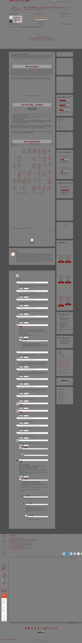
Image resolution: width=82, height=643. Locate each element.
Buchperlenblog (60, 357)
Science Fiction (61, 126)
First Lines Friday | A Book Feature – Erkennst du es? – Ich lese (29, 425)
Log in (47, 272)
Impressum (9, 639)
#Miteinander (15, 228)
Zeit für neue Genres (61, 372)
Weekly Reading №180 (13, 538)
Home (26, 7)
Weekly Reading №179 (13, 546)
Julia (20, 325)
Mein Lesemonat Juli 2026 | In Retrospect (16, 545)
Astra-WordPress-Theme (48, 641)
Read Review (61, 261)
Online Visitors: (60, 391)
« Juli (2, 561)
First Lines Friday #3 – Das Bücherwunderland (26, 299)
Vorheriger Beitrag (13, 267)
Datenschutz (4, 639)
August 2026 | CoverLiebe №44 (14, 541)
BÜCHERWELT (35, 7)
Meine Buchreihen (47, 7)
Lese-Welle (60, 365)
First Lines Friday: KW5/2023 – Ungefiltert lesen (26, 359)
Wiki (42, 7)
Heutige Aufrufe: (60, 393)
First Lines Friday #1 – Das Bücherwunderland (26, 316)
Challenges (63, 7)
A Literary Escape (60, 354)
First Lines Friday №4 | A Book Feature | (25, 418)
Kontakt (35, 9)
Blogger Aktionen (28, 9)
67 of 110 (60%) (4, 585)
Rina (26, 448)
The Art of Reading (16, 26)
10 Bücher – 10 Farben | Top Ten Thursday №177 (17, 544)
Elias (20, 410)
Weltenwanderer (60, 369)
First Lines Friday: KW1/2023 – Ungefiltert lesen (26, 386)
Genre (59, 123)
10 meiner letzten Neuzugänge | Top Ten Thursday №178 (19, 540)
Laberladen (59, 362)
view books (5, 586)
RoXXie (23, 339)
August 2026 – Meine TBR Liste (14, 549)
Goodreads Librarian (40, 261)
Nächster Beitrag (51, 267)
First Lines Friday (27, 228)
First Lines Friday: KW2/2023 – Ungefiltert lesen (26, 369)
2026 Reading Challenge (4, 575)
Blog (30, 7)
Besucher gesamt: (61, 401)
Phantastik (60, 122)
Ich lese (20, 352)
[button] (72, 8)
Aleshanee (30, 504)
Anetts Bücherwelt (61, 355)
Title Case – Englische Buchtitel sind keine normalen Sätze (19, 539)
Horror (59, 125)
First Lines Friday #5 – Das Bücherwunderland (26, 282)
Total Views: (60, 400)
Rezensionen (56, 7)
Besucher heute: (60, 394)
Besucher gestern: (61, 397)
